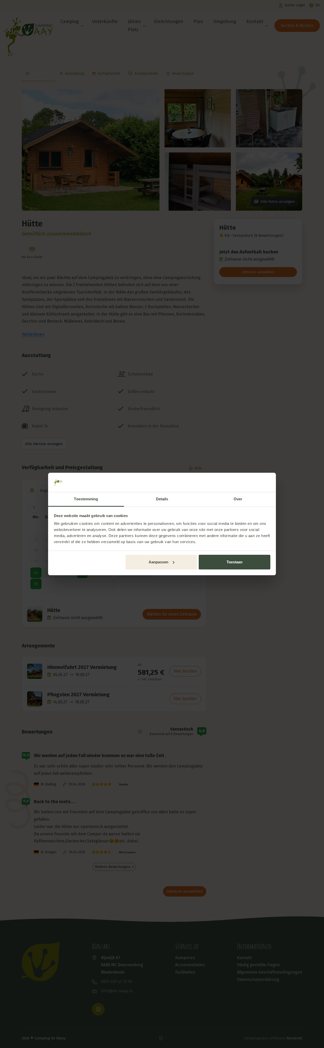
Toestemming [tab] (86, 499)
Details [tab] (162, 499)
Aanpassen (158, 562)
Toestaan (234, 562)
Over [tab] (238, 499)
